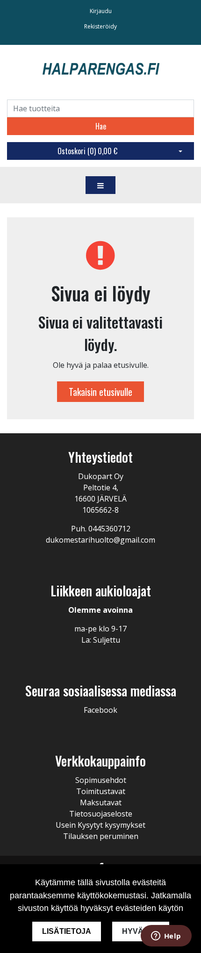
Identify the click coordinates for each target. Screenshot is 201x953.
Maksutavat (101, 802)
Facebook (100, 710)
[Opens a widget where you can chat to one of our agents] (166, 936)
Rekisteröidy (100, 26)
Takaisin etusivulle (100, 392)
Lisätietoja (66, 931)
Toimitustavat (100, 791)
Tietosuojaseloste (100, 814)
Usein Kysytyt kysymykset (100, 825)
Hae (100, 126)
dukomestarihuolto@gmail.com (100, 540)
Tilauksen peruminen (100, 836)
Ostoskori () (87, 151)
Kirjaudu (101, 11)
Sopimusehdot (100, 780)
